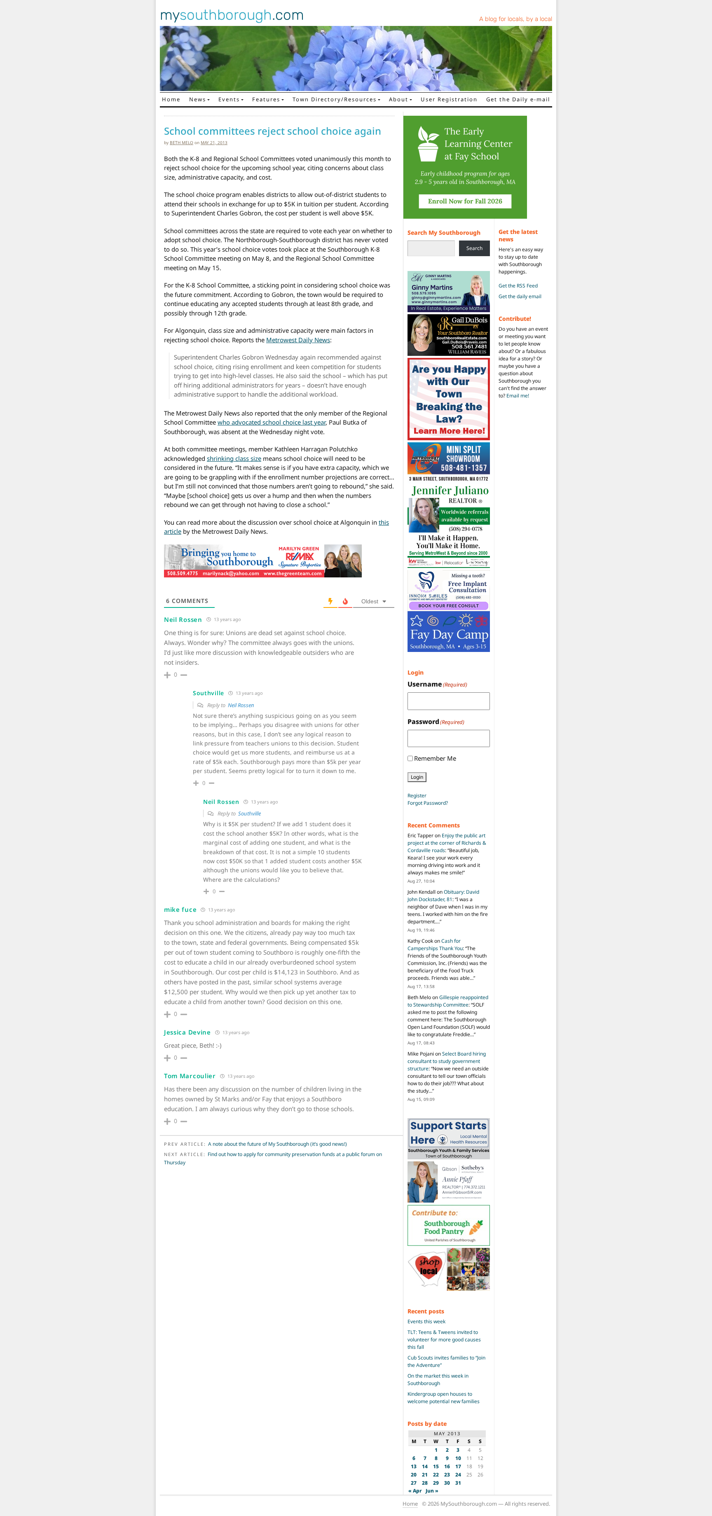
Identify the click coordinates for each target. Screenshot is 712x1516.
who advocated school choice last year (272, 422)
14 (425, 1466)
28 (425, 1482)
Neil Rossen (241, 705)
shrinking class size (234, 458)
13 (414, 1466)
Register (417, 795)
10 (458, 1458)
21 (425, 1474)
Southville (249, 813)
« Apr (415, 1490)
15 (436, 1466)
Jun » (432, 1490)
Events (229, 99)
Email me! (517, 395)
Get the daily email (520, 296)
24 (458, 1474)
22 (436, 1474)
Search (474, 248)
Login (417, 776)
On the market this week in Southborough (438, 1379)
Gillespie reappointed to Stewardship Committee (448, 1001)
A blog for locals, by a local (515, 19)
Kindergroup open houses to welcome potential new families (444, 1397)
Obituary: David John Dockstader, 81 (443, 895)
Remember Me (435, 758)
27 (414, 1482)
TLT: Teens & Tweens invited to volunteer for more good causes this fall (444, 1339)
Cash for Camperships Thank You (435, 944)
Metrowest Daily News (298, 340)
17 (458, 1466)
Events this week (426, 1321)
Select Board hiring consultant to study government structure (447, 1061)
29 (436, 1482)
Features (266, 99)
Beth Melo (181, 142)
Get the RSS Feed (518, 285)
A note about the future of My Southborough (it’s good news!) (277, 1143)
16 (447, 1466)
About (398, 99)
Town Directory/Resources (335, 99)
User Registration (449, 99)
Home (171, 99)
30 (447, 1482)
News (197, 99)
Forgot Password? (428, 802)
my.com (232, 14)
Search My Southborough (444, 232)
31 (458, 1482)
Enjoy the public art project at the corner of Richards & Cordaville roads (447, 843)
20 (414, 1474)
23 (447, 1474)
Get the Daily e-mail (518, 99)
